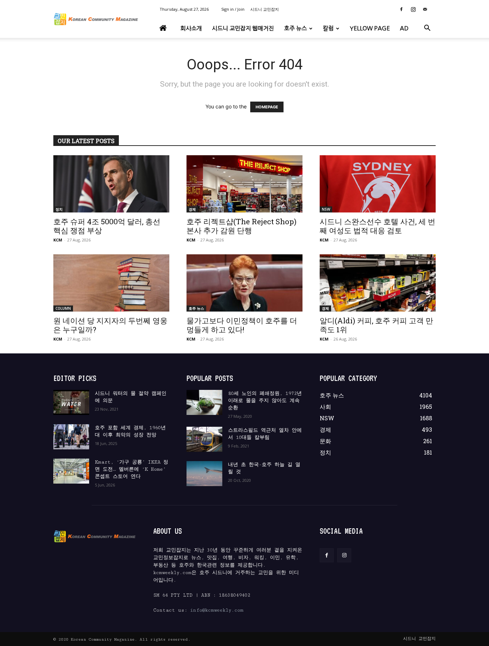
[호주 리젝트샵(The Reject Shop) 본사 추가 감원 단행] (244, 183)
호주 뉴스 (295, 28)
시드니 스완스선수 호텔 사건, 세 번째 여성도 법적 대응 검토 (377, 225)
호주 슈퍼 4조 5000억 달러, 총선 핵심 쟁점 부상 (106, 225)
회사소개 (191, 28)
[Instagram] (413, 9)
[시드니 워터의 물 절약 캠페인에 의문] (71, 402)
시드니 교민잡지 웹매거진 (243, 28)
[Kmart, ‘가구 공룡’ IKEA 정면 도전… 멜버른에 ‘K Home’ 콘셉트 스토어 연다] (71, 471)
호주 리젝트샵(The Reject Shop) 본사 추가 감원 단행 (241, 225)
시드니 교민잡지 (264, 9)
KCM (57, 240)
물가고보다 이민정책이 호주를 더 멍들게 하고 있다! (242, 324)
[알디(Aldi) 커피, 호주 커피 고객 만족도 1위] (378, 283)
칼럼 (328, 28)
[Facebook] (401, 9)
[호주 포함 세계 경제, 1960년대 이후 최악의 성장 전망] (71, 436)
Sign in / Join (233, 9)
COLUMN (63, 308)
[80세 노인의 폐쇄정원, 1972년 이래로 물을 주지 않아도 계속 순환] (204, 402)
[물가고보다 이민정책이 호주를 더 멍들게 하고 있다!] (244, 283)
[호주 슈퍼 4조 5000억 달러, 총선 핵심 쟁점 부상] (111, 183)
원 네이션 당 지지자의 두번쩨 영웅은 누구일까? (110, 324)
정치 (59, 209)
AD (404, 28)
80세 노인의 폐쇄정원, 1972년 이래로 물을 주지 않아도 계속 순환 (265, 401)
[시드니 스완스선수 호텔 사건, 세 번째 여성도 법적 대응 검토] (378, 183)
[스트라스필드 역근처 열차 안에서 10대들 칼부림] (204, 439)
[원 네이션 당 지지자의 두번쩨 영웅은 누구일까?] (111, 283)
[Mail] (425, 9)
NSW (326, 209)
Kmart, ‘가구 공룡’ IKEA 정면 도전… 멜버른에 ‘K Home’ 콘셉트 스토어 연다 (131, 469)
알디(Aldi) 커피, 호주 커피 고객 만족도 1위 (376, 324)
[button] (427, 28)
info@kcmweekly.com (216, 610)
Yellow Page (370, 28)
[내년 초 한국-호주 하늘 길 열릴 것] (204, 473)
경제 (192, 209)
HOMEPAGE (267, 106)
